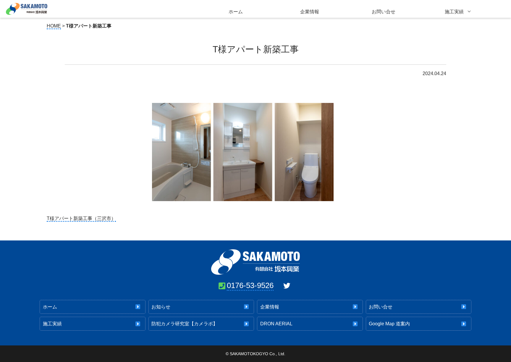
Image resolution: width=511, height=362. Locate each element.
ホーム (236, 11)
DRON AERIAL (276, 323)
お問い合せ (383, 11)
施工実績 (454, 11)
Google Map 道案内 (389, 323)
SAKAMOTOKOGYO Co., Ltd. (257, 353)
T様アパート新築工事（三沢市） (81, 218)
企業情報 (309, 11)
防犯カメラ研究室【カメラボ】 (184, 323)
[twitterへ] (286, 285)
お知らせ (160, 306)
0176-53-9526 (250, 285)
